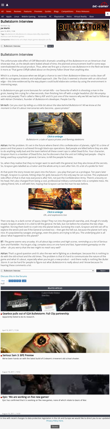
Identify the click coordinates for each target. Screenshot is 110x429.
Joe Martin (5, 28)
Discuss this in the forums (14, 276)
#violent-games (18, 36)
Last (24, 281)
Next (50, 46)
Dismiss (55, 427)
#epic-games (33, 39)
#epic (25, 39)
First (3, 281)
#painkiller (45, 34)
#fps (39, 34)
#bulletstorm (10, 34)
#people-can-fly (44, 39)
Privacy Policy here (54, 420)
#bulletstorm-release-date (26, 34)
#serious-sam (6, 36)
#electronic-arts (16, 39)
